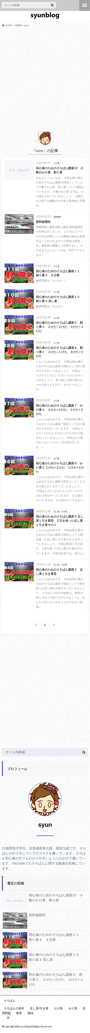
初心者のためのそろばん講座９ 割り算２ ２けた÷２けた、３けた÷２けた (56, 979)
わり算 (72, 1008)
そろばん (9, 1000)
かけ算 (58, 1008)
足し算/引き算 (39, 1008)
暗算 (19, 1013)
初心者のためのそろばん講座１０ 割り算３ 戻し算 (55, 956)
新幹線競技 (37, 915)
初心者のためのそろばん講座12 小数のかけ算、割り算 (56, 897)
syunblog (25, 1026)
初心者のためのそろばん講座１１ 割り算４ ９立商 (55, 937)
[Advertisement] (45, 77)
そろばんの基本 (14, 1008)
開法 (30, 1013)
